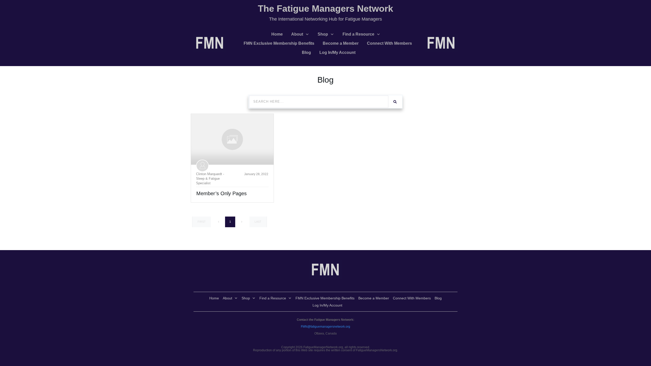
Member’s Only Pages (221, 193)
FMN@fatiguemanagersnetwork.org (325, 326)
